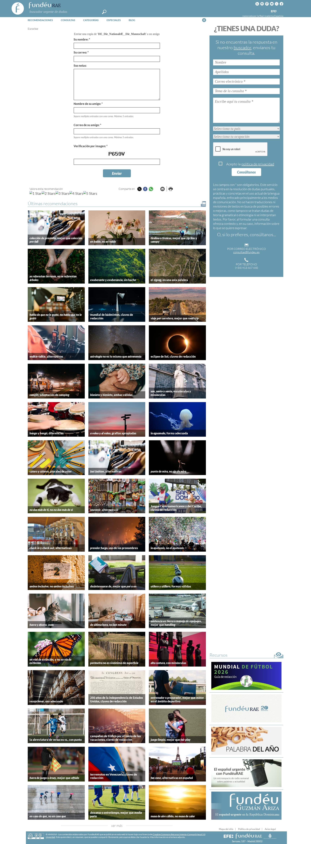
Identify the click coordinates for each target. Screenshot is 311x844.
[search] (104, 12)
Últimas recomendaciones (53, 203)
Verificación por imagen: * (90, 146)
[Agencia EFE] (273, 11)
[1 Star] (36, 193)
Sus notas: (80, 65)
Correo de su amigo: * (87, 125)
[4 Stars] (76, 193)
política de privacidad (257, 164)
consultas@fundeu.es (246, 252)
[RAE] (281, 10)
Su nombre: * (82, 39)
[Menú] (204, 20)
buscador (242, 47)
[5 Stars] (90, 193)
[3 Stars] (62, 193)
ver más (117, 825)
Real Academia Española (271, 15)
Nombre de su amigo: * (88, 103)
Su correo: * (81, 52)
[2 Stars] (49, 193)
